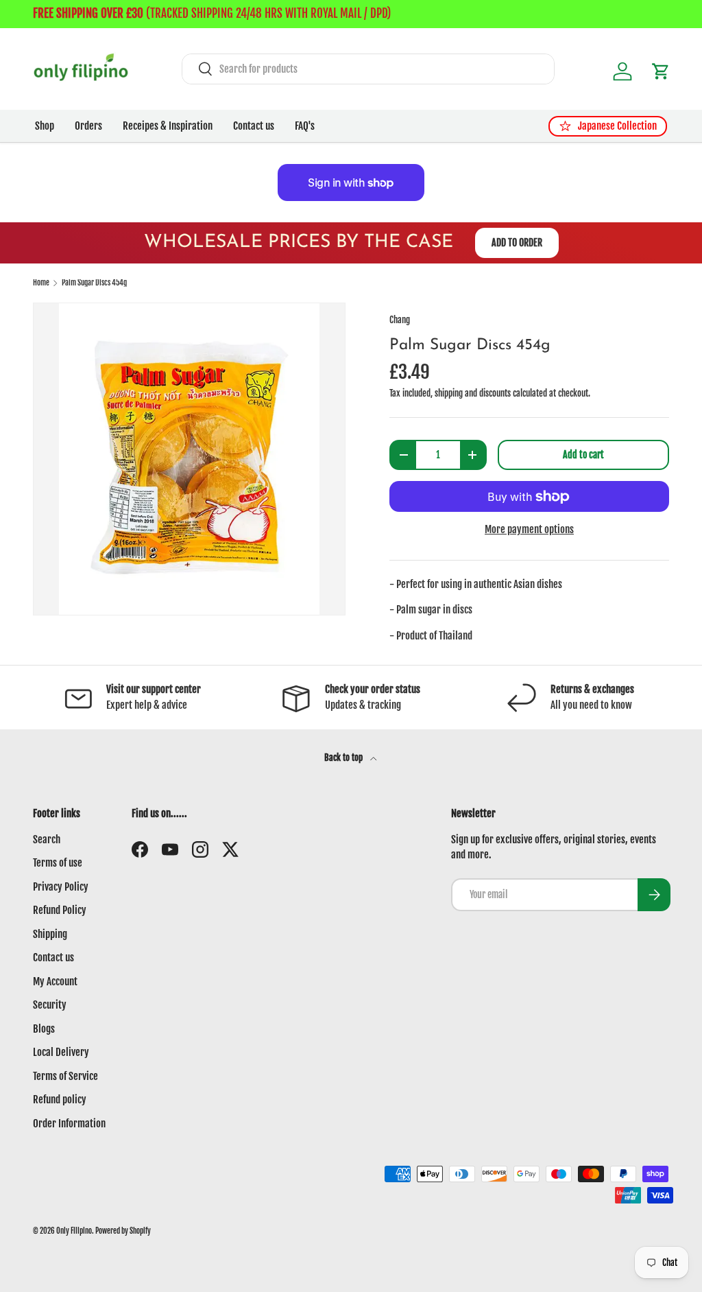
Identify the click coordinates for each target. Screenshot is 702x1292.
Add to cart (583, 454)
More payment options (529, 529)
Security (49, 1004)
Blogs (44, 1028)
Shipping (50, 934)
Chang (399, 319)
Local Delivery (61, 1052)
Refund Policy (59, 910)
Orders (88, 125)
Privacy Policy (60, 886)
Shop (44, 125)
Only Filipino (74, 1231)
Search (46, 839)
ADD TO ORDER (517, 242)
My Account (55, 981)
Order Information (69, 1123)
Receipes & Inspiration (168, 125)
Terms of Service (65, 1076)
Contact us (253, 125)
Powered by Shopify (123, 1231)
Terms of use (57, 862)
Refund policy (59, 1099)
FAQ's (305, 125)
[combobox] (368, 69)
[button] (661, 71)
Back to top (344, 757)
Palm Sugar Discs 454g (94, 283)
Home (41, 283)
